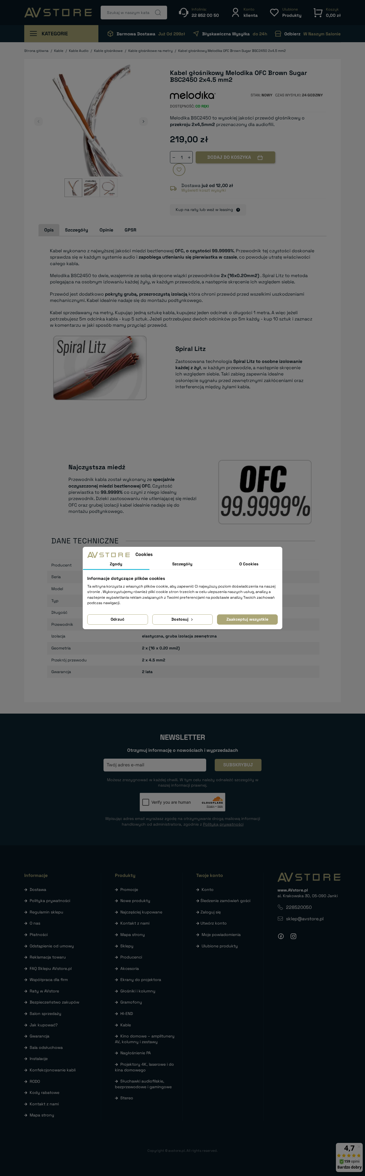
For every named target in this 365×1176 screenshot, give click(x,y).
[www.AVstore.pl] (58, 12)
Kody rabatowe (44, 1092)
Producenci (131, 957)
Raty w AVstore (44, 991)
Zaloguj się (210, 912)
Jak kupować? (44, 1024)
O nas (35, 923)
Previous (38, 121)
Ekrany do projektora (140, 979)
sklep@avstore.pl (305, 918)
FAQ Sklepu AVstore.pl (51, 968)
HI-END (126, 1013)
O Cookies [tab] (248, 563)
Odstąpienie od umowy (52, 945)
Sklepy (126, 945)
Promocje (129, 889)
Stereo (126, 1097)
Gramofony (131, 1002)
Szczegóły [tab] (76, 230)
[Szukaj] (158, 12)
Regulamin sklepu (46, 912)
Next (143, 121)
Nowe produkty (135, 900)
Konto (208, 889)
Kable (125, 1024)
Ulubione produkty (220, 945)
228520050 (299, 907)
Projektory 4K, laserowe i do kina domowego (144, 1067)
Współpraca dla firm (49, 979)
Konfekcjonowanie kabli (53, 1070)
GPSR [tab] (130, 230)
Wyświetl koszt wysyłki (203, 190)
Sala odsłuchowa (46, 1047)
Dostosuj (180, 619)
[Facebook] (280, 936)
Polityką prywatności (223, 824)
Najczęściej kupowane (141, 912)
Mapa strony (42, 1115)
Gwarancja (39, 1036)
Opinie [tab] (106, 230)
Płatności (39, 934)
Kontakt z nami (44, 1103)
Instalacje (39, 1058)
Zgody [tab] (116, 563)
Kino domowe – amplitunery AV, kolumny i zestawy (145, 1038)
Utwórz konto (213, 923)
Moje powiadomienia (221, 934)
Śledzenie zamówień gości (225, 900)
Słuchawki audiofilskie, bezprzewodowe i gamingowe (143, 1083)
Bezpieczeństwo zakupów (54, 1002)
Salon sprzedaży (45, 1013)
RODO (35, 1081)
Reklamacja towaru (48, 957)
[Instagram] (293, 936)
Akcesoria (129, 968)
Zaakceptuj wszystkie (247, 619)
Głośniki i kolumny (137, 991)
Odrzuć (117, 619)
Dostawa (38, 889)
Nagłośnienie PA (135, 1052)
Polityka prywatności (50, 900)
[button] (244, 12)
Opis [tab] (49, 230)
